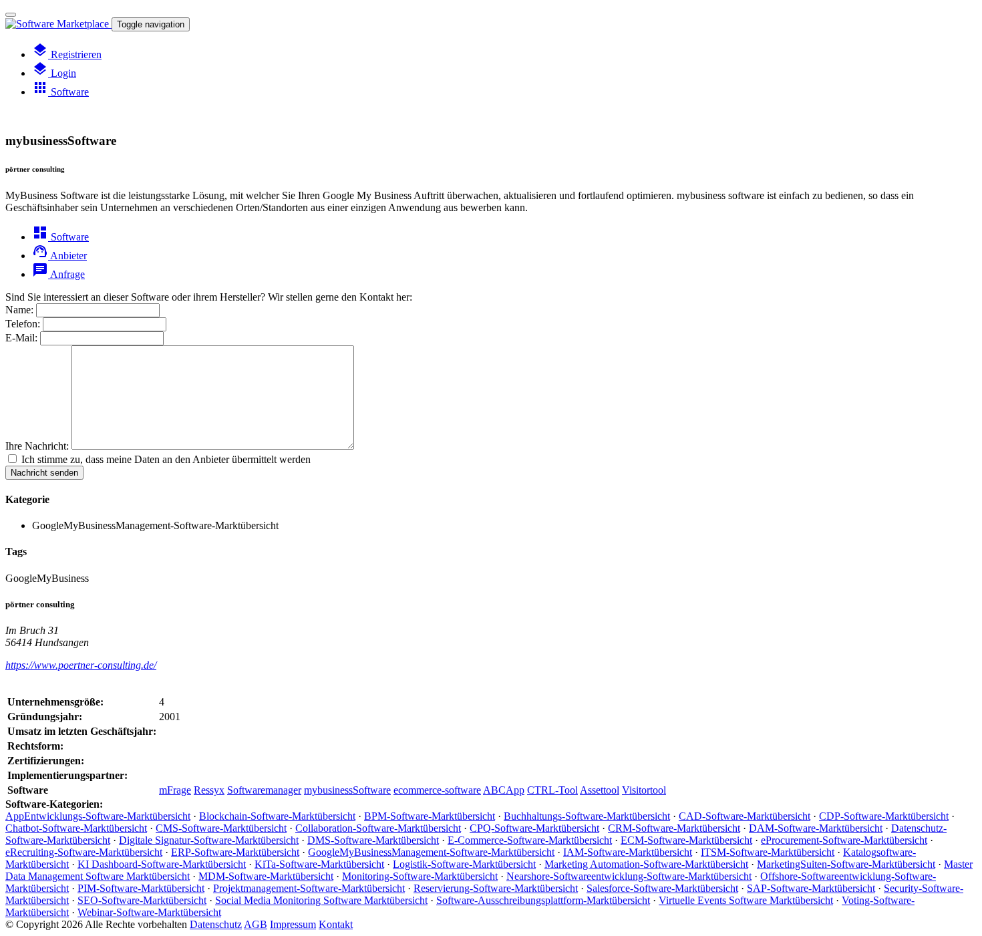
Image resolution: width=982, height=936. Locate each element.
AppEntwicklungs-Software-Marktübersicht (97, 816)
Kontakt (336, 924)
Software (60, 92)
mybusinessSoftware (347, 790)
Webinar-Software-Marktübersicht (149, 912)
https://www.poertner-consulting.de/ (80, 665)
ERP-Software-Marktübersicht (235, 852)
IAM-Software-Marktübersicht (627, 852)
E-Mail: (21, 337)
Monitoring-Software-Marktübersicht (420, 876)
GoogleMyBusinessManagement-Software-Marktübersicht (431, 852)
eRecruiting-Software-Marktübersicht (83, 852)
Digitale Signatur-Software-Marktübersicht (209, 840)
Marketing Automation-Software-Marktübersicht (646, 864)
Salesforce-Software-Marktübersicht (662, 888)
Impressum (293, 924)
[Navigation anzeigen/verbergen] (10, 15)
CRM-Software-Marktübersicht (674, 828)
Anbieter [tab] (59, 255)
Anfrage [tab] (58, 274)
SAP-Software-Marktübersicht (811, 888)
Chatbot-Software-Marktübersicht (76, 828)
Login (54, 73)
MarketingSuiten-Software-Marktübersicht (846, 864)
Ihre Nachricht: (37, 446)
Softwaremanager (264, 790)
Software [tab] (60, 237)
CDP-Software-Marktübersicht (884, 816)
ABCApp (503, 790)
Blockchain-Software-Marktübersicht (277, 816)
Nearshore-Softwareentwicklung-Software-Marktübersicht (629, 876)
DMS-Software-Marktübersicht (373, 840)
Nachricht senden (44, 473)
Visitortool (644, 790)
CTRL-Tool (552, 790)
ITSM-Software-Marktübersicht (767, 852)
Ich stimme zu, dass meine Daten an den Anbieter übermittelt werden (166, 459)
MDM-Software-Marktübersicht (265, 876)
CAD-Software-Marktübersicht (744, 816)
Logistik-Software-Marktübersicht (464, 864)
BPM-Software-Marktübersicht (429, 816)
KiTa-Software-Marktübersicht (319, 864)
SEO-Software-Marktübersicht (141, 900)
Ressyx (209, 790)
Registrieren (67, 54)
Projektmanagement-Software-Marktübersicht (309, 888)
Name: (19, 309)
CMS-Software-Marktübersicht (221, 828)
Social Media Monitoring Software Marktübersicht (321, 900)
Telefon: (22, 323)
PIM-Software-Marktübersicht (140, 888)
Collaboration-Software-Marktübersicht (378, 828)
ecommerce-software (437, 790)
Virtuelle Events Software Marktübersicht (746, 900)
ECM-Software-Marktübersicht (686, 840)
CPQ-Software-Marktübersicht (534, 828)
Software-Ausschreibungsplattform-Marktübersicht (543, 900)
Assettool (599, 790)
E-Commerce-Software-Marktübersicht (530, 840)
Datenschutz (216, 924)
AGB (255, 924)
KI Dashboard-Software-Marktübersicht (161, 864)
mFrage (175, 790)
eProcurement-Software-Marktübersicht (844, 840)
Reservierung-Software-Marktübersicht (496, 888)
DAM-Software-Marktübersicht (815, 828)
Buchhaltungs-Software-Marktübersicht (587, 816)
